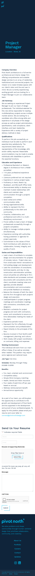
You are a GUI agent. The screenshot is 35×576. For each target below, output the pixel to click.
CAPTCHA (5, 494)
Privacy (16, 573)
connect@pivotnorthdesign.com (13, 415)
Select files (17, 457)
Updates (17, 557)
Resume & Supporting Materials (13, 447)
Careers (17, 549)
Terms (10, 573)
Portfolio (17, 545)
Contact (17, 553)
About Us (17, 540)
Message (5, 472)
